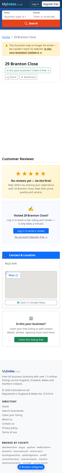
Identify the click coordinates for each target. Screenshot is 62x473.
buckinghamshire (11, 455)
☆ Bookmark (28, 77)
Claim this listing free (31, 339)
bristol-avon (36, 451)
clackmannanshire (11, 462)
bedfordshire (43, 447)
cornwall (27, 462)
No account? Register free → (31, 237)
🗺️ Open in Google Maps (31, 302)
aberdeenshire (9, 447)
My (12, 4)
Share (13, 77)
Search (33, 23)
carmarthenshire (10, 459)
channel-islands (29, 459)
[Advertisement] (31, 122)
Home (6, 37)
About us (7, 419)
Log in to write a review (31, 230)
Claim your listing (12, 415)
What (7, 13)
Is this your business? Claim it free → (28, 70)
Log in (35, 4)
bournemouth (21, 451)
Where (36, 13)
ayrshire (31, 447)
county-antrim (40, 462)
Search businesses (13, 410)
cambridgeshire (30, 455)
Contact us (8, 423)
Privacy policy (10, 428)
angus (22, 447)
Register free (50, 4)
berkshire (7, 451)
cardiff (43, 455)
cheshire (43, 459)
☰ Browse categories (31, 467)
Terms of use (9, 432)
